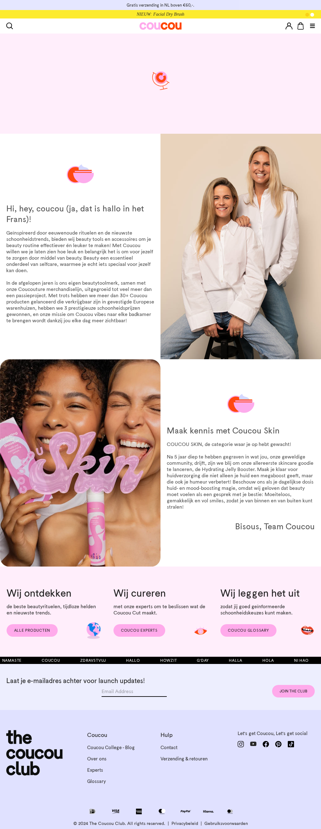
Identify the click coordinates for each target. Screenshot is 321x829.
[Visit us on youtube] (253, 744)
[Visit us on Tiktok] (291, 744)
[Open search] (11, 26)
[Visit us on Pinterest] (278, 744)
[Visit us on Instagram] (241, 744)
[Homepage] (160, 26)
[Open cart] (300, 26)
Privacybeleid (184, 823)
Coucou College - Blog (111, 747)
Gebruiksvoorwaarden (226, 823)
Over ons (97, 759)
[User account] (289, 26)
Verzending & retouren (184, 759)
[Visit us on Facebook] (266, 744)
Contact (168, 747)
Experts (95, 770)
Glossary (96, 781)
